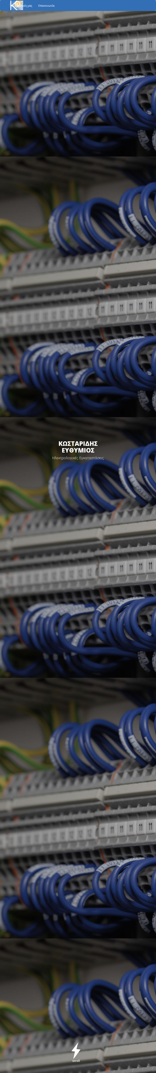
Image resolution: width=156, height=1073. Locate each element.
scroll (76, 1061)
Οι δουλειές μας (21, 6)
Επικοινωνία (46, 6)
